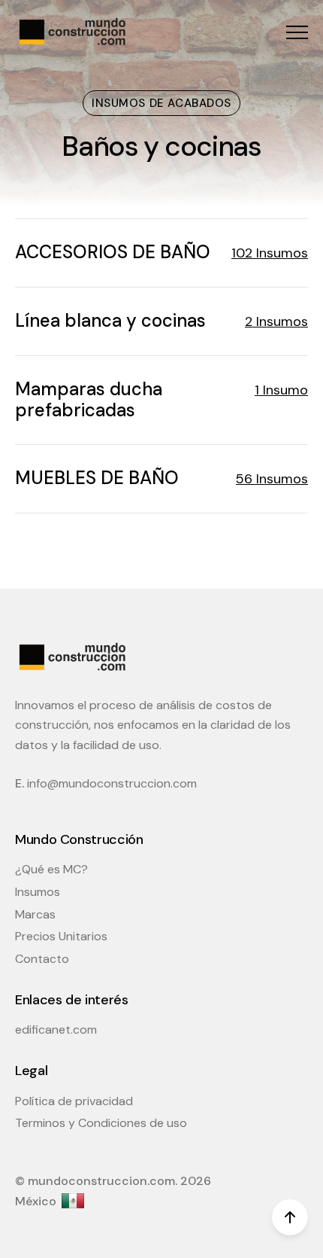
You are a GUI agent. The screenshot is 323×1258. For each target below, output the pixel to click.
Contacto (42, 959)
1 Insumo (281, 390)
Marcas (35, 914)
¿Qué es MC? (51, 869)
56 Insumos (272, 479)
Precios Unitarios (61, 936)
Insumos (37, 892)
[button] (297, 32)
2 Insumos (276, 321)
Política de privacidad (74, 1101)
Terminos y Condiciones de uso (101, 1123)
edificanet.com (56, 1029)
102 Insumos (269, 253)
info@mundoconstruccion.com (112, 783)
